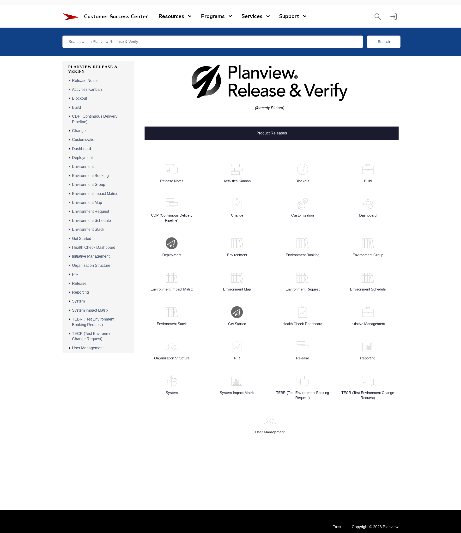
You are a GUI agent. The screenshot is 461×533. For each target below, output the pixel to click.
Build (76, 107)
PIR (75, 274)
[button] (378, 17)
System (78, 301)
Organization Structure (91, 265)
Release (79, 283)
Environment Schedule (91, 220)
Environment (83, 166)
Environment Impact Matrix (94, 194)
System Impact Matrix (90, 310)
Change (79, 131)
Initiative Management (90, 256)
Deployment (82, 158)
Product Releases (271, 132)
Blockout (79, 98)
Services (252, 16)
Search (384, 42)
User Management (87, 348)
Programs (213, 16)
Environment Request (90, 211)
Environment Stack (88, 229)
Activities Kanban (87, 89)
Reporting (80, 292)
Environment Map (87, 202)
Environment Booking (90, 176)
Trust (337, 527)
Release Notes (84, 81)
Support (289, 16)
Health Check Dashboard (93, 247)
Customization (84, 140)
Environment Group (88, 184)
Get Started (81, 238)
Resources (171, 16)
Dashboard (81, 149)
